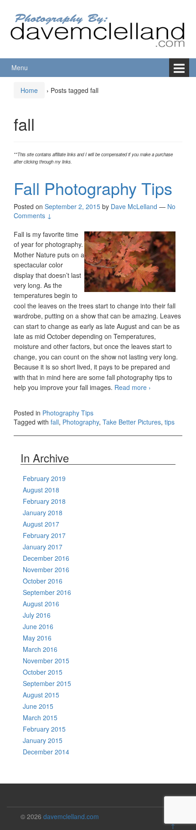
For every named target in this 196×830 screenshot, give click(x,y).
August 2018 (41, 489)
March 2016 (40, 649)
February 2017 (44, 535)
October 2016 (42, 580)
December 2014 (46, 751)
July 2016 (37, 615)
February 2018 (44, 501)
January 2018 (42, 512)
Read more (132, 387)
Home (29, 90)
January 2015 (42, 740)
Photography (80, 421)
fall (55, 421)
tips (170, 421)
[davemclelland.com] (98, 27)
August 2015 (41, 694)
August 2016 (41, 603)
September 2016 (47, 592)
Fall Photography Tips (93, 188)
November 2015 (46, 660)
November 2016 (46, 569)
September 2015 (47, 683)
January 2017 (42, 546)
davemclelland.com (71, 816)
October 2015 (42, 671)
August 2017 (41, 523)
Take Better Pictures (132, 421)
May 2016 (37, 637)
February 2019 (44, 478)
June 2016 (38, 626)
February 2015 (44, 728)
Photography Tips (67, 412)
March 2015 (40, 717)
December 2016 (46, 558)
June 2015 (38, 706)
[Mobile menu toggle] (179, 67)
